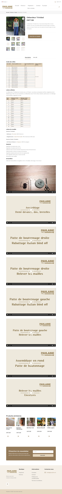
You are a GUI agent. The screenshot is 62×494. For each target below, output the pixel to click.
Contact (38, 5)
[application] (31, 179)
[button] (23, 19)
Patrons (23, 5)
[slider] (30, 222)
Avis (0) (35, 57)
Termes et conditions (37, 480)
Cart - (58, 1)
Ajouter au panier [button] (7, 436)
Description (28, 57)
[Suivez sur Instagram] (7, 484)
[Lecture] (7, 192)
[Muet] (52, 192)
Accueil (17, 5)
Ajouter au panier (35, 36)
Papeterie (30, 5)
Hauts (15, 12)
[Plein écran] (54, 192)
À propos (44, 5)
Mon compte (30, 8)
